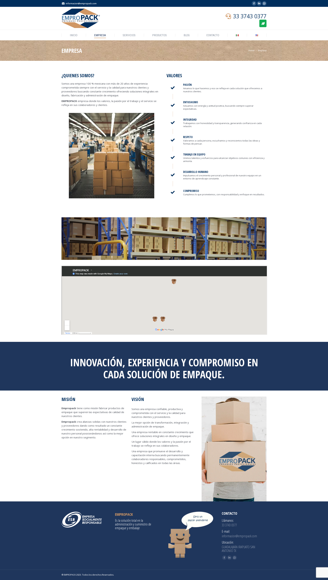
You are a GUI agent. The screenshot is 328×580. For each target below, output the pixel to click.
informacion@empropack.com (81, 3)
